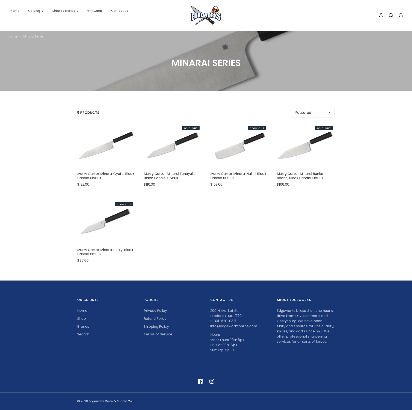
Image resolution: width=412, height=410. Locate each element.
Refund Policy (155, 318)
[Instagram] (212, 381)
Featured (303, 112)
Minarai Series (33, 36)
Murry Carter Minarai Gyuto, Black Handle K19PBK (105, 175)
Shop (81, 318)
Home (13, 36)
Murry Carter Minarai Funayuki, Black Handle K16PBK (169, 175)
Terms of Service (158, 334)
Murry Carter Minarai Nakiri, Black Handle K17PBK (238, 175)
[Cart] (401, 15)
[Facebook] (200, 381)
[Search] (391, 15)
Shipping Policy (156, 326)
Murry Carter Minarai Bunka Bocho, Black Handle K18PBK (300, 175)
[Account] (381, 15)
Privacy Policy (155, 310)
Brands (83, 326)
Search (83, 334)
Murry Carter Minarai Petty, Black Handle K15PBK (105, 252)
